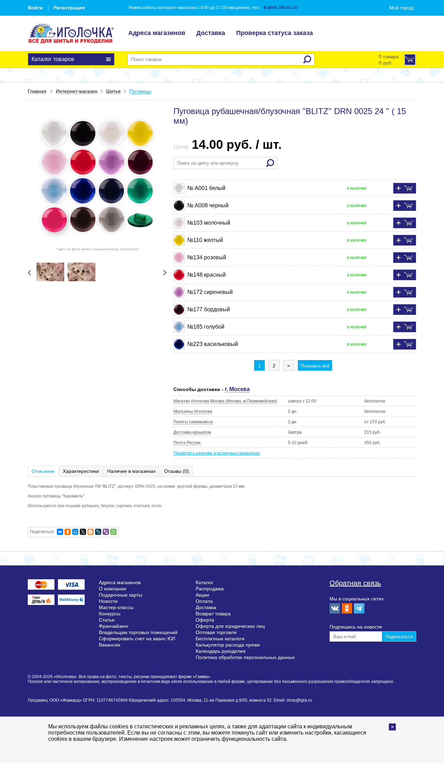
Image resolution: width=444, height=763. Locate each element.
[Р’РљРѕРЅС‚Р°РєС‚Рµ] (60, 532)
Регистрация (69, 7)
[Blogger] (90, 532)
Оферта (205, 620)
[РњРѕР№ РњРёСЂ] (75, 532)
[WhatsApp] (113, 532)
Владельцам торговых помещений (138, 632)
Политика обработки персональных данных (245, 657)
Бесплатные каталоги (220, 638)
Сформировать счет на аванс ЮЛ (137, 638)
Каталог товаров (53, 59)
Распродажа (210, 588)
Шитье (113, 91)
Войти (35, 7)
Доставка (210, 32)
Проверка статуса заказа (274, 32)
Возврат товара (213, 613)
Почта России (186, 442)
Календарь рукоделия (221, 651)
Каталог (204, 582)
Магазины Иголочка (192, 411)
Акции (202, 595)
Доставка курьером (192, 432)
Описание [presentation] (43, 471)
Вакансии (109, 645)
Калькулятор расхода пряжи (228, 645)
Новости (108, 601)
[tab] (43, 471)
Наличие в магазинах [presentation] (131, 471)
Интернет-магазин (76, 91)
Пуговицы (140, 91)
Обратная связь (355, 583)
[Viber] (106, 532)
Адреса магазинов (156, 32)
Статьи (106, 620)
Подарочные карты (120, 595)
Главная (37, 91)
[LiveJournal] (98, 532)
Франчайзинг (113, 626)
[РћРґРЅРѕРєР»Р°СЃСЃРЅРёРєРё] (68, 532)
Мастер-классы (116, 607)
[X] (83, 532)
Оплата (204, 601)
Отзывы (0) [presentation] (176, 471)
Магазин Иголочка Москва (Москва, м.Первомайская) (225, 401)
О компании (112, 588)
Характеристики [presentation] (81, 471)
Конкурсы (109, 613)
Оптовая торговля (216, 632)
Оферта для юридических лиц (230, 626)
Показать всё (315, 366)
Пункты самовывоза (193, 421)
